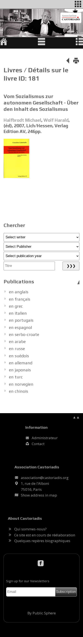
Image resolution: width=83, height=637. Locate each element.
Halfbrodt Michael (22, 120)
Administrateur (45, 437)
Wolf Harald (56, 120)
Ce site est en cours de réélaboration (44, 535)
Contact (38, 443)
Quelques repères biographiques (42, 540)
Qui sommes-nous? (30, 529)
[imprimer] (76, 61)
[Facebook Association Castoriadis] (42, 563)
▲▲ (76, 417)
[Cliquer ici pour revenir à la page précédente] (67, 61)
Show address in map (39, 495)
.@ (45, 477)
